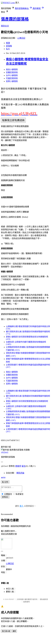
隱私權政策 (44, 599)
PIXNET (11, 599)
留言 (24, 466)
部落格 (9, 46)
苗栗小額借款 (12, 81)
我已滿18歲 (6, 631)
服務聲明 (26, 602)
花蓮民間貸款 (12, 78)
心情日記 (21, 38)
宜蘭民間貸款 (12, 72)
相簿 (8, 43)
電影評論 (20, 473)
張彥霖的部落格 (15, 19)
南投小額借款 (12, 69)
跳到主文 (5, 26)
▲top (3, 477)
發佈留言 (5, 497)
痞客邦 (18, 466)
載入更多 (5, 482)
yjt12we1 (4, 452)
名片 (8, 49)
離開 (14, 631)
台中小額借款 (12, 75)
